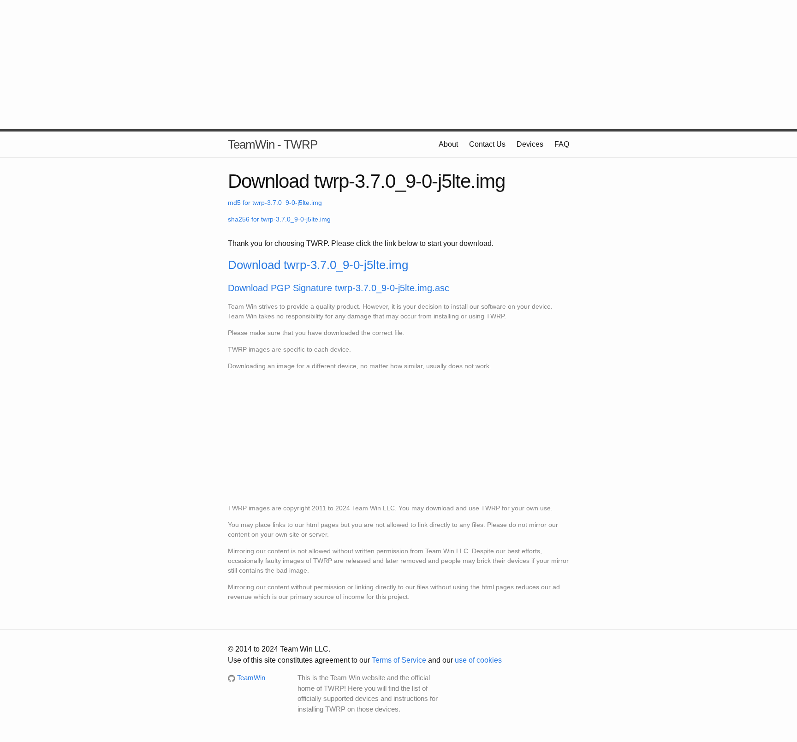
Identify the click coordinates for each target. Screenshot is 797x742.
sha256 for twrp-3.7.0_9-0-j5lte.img (279, 219)
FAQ (561, 144)
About (448, 144)
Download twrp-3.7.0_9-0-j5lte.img (318, 265)
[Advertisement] (398, 64)
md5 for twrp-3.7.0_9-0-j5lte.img (275, 202)
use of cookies (478, 660)
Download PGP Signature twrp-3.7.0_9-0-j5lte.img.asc (338, 288)
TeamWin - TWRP (272, 144)
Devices (530, 144)
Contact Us (487, 144)
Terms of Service (399, 660)
